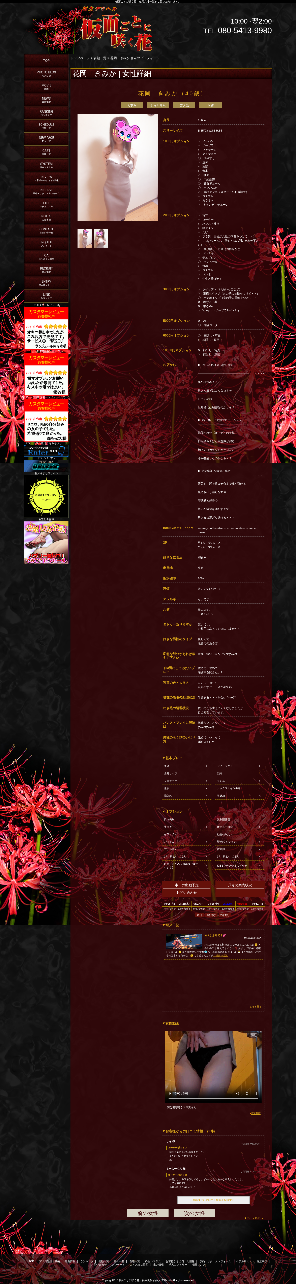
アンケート (118, 1264)
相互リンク (198, 1264)
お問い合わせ (99, 1264)
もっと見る (255, 1006)
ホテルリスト (244, 1261)
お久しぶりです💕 (215, 935)
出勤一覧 (103, 1261)
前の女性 (147, 1213)
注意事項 (262, 1261)
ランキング (86, 1261)
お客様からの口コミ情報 (180, 1261)
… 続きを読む (220, 955)
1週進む (211, 915)
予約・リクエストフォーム (215, 1261)
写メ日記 (44, 1261)
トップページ (80, 58)
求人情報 (158, 1264)
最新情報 (70, 1261)
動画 (57, 1261)
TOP (46, 60)
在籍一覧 (100, 58)
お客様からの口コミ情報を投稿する (213, 1200)
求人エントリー (178, 1264)
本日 (199, 915)
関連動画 (256, 1113)
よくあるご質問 (139, 1264)
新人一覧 (119, 1261)
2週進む (225, 915)
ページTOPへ (255, 1217)
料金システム (153, 1261)
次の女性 (194, 1213)
